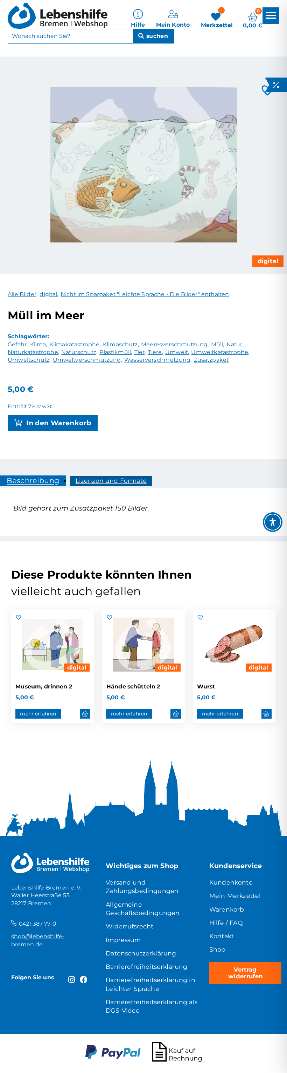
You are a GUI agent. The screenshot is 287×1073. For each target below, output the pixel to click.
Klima (38, 344)
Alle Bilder (22, 294)
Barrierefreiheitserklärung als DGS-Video (151, 1006)
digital (268, 261)
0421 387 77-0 (37, 923)
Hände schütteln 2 (133, 686)
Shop (217, 949)
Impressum (123, 940)
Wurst (206, 686)
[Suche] (153, 36)
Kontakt (221, 936)
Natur (234, 344)
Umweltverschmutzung (87, 359)
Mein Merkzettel (235, 895)
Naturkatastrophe (33, 352)
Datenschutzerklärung (141, 953)
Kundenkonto (231, 882)
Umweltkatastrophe (219, 352)
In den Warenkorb (58, 423)
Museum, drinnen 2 (43, 686)
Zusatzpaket (211, 359)
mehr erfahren (38, 714)
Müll (217, 344)
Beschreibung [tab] (33, 480)
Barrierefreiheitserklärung (146, 966)
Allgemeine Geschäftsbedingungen (143, 909)
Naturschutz (78, 352)
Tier (139, 352)
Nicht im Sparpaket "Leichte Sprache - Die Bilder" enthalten (145, 294)
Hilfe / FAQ (226, 922)
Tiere (155, 352)
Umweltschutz (28, 359)
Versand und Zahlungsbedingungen (142, 886)
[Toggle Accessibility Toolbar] (273, 522)
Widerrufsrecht (129, 926)
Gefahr (17, 344)
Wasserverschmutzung (157, 359)
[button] (270, 15)
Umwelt (176, 352)
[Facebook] (83, 979)
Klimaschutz (120, 344)
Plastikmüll (115, 352)
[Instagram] (71, 979)
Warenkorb (226, 909)
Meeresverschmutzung (174, 344)
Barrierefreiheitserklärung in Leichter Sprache (150, 984)
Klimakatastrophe (74, 344)
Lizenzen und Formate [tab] (111, 480)
